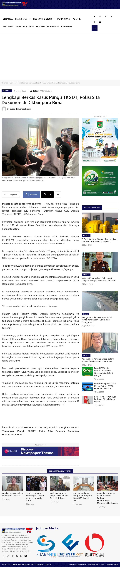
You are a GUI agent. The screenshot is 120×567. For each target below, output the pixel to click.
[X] (111, 17)
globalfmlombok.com (20, 109)
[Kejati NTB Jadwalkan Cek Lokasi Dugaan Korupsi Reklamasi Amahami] (100, 262)
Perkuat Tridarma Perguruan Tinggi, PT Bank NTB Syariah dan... (83, 497)
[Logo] (15, 4)
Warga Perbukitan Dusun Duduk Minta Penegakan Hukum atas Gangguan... (97, 319)
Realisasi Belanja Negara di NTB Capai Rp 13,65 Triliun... (59, 495)
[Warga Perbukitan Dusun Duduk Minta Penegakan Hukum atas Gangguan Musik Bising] (100, 301)
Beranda (5, 83)
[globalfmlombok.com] (4, 109)
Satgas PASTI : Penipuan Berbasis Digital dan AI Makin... (105, 399)
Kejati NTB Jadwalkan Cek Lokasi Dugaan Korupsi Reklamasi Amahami (99, 279)
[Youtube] (100, 22)
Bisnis (85, 314)
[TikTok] (105, 17)
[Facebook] (94, 17)
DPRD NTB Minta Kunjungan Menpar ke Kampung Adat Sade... (35, 497)
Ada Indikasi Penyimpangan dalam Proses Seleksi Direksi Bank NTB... (98, 360)
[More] (58, 194)
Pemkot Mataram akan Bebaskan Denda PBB (12, 494)
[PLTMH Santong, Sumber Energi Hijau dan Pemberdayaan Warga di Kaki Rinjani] (100, 223)
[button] (95, 28)
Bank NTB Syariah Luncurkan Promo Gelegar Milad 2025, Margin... (103, 372)
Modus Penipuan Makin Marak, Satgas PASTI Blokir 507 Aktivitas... (105, 386)
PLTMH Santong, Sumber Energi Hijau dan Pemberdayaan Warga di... (99, 240)
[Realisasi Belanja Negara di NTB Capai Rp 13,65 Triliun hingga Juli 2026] (60, 483)
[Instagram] (100, 17)
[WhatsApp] (94, 22)
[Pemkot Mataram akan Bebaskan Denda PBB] (12, 483)
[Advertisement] (60, 56)
